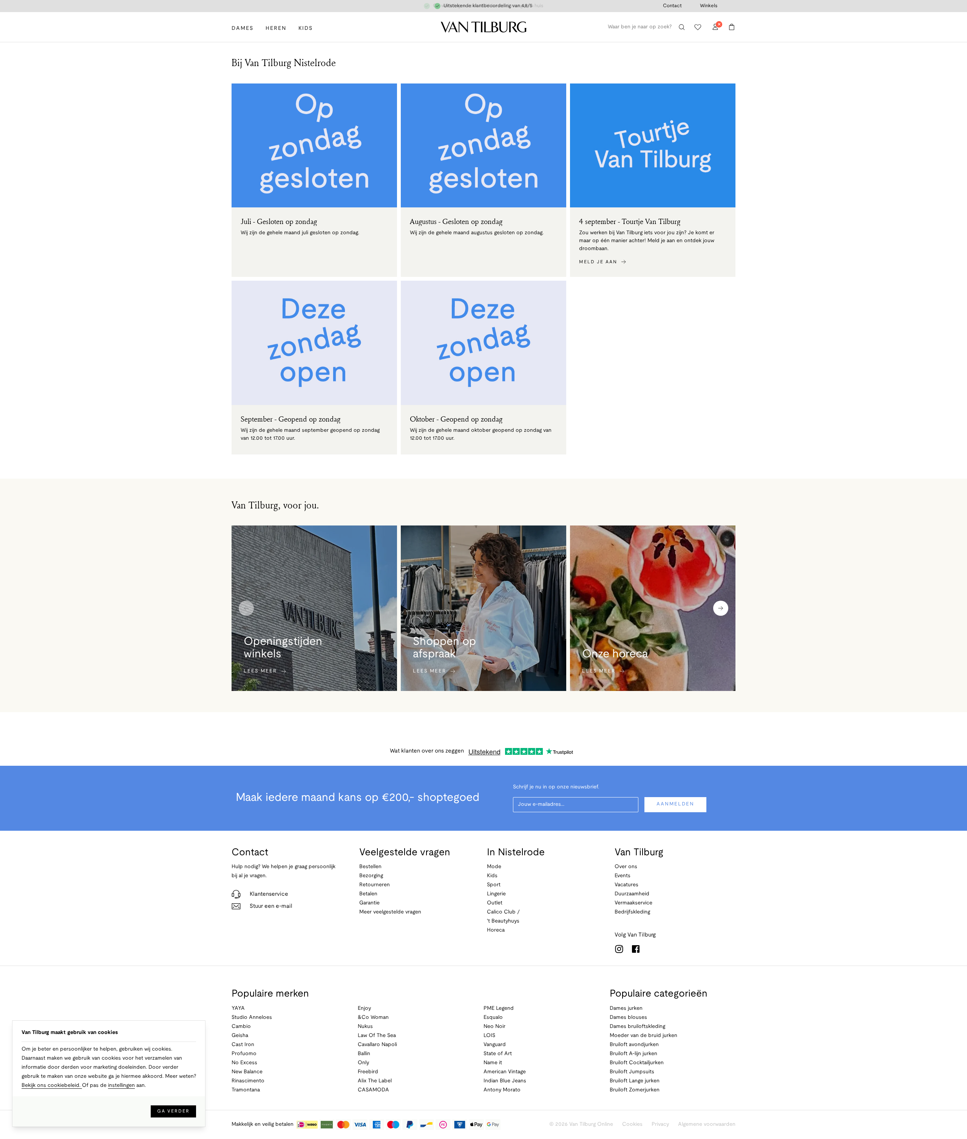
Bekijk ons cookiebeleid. (52, 1085)
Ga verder (173, 1111)
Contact (672, 6)
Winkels (708, 6)
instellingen (121, 1085)
